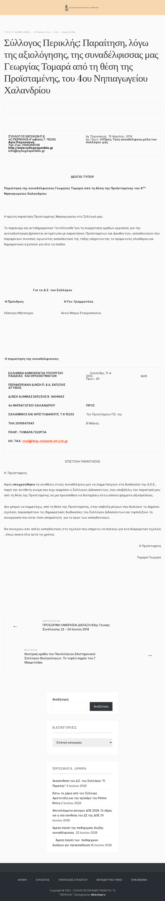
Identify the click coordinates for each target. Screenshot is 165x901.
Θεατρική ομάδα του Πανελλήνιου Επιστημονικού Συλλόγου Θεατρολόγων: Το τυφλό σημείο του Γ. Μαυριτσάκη (60, 656)
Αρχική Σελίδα (68, 31)
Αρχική (22, 879)
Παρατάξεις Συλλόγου (73, 879)
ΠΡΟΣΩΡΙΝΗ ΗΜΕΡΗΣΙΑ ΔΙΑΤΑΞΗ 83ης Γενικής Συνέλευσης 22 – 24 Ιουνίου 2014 (76, 625)
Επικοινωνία (139, 879)
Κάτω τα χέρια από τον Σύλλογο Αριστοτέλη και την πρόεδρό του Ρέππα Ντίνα (79, 798)
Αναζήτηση (61, 699)
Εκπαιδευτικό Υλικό (109, 879)
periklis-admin (22, 31)
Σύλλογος (43, 879)
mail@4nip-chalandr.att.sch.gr (45, 441)
